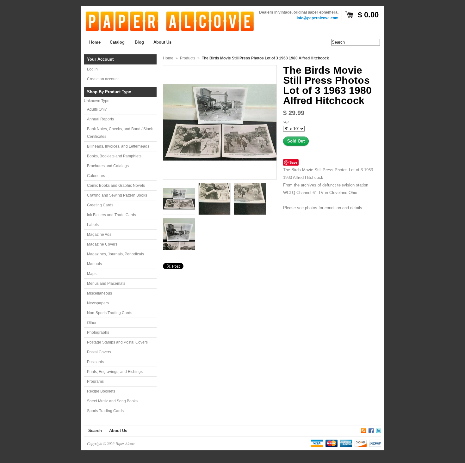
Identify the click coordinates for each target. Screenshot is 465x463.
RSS (363, 429)
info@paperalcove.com (317, 18)
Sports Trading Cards (105, 411)
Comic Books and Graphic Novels (116, 185)
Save (293, 162)
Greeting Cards (100, 205)
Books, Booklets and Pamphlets (114, 156)
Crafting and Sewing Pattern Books (117, 195)
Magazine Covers (102, 244)
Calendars (96, 176)
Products (187, 58)
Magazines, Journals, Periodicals (115, 254)
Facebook (371, 429)
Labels (93, 224)
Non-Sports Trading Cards (109, 313)
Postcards (95, 362)
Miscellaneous (99, 293)
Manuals (94, 264)
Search (95, 430)
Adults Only (97, 109)
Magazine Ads (99, 234)
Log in (92, 69)
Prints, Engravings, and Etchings (115, 371)
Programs (95, 381)
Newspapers (98, 303)
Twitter (378, 429)
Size (286, 121)
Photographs (98, 332)
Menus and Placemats (106, 283)
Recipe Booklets (101, 391)
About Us (118, 430)
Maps (91, 273)
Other (91, 322)
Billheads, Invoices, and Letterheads (118, 146)
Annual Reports (100, 119)
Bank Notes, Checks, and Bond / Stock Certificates (120, 133)
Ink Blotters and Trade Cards (111, 215)
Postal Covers (99, 352)
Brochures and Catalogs (108, 166)
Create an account (103, 79)
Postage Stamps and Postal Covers (117, 342)
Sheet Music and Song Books (112, 401)
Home (168, 58)
